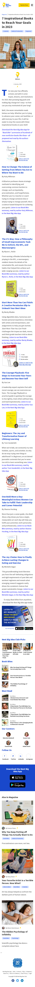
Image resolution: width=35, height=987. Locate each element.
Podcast (19, 971)
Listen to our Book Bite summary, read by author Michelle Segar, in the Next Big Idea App (17, 592)
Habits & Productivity (17, 31)
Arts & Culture (6, 887)
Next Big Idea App (7, 971)
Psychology (15, 938)
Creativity (5, 31)
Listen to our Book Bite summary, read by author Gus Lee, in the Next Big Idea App (17, 405)
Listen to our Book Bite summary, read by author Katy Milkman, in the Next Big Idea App (17, 210)
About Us (5, 973)
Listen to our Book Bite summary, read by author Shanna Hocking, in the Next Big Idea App (16, 528)
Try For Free (24, 5)
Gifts (14, 971)
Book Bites (6, 838)
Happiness (28, 31)
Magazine (4, 14)
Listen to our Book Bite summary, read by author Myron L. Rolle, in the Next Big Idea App (17, 274)
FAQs (23, 971)
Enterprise (28, 971)
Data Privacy (24, 973)
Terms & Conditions (14, 973)
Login (30, 973)
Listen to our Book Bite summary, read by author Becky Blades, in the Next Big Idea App (17, 340)
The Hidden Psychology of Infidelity (15, 933)
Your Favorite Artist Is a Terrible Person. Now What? (17, 882)
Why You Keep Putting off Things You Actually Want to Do (17, 833)
